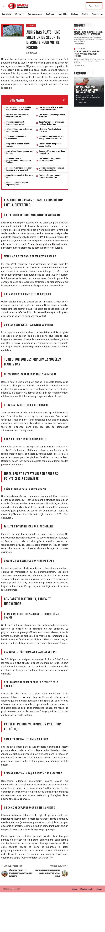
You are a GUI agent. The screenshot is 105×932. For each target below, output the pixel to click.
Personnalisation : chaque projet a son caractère (50, 176)
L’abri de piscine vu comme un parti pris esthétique (51, 169)
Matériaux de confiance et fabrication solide (17, 116)
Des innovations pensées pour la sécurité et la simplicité (19, 169)
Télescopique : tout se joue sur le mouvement (19, 130)
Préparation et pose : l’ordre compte (18, 145)
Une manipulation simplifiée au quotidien (52, 116)
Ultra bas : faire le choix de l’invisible (50, 130)
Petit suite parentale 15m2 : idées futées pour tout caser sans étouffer (88, 53)
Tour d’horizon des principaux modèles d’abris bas (51, 123)
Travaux (80, 83)
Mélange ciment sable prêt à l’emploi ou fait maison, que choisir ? (87, 90)
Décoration (81, 49)
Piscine (31, 25)
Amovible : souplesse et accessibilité (16, 137)
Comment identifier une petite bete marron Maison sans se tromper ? (88, 33)
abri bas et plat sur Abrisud (45, 244)
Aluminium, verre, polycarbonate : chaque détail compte (18, 160)
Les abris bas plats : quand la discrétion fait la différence (18, 108)
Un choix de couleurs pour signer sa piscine (17, 183)
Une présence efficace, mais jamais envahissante (51, 108)
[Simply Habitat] (18, 6)
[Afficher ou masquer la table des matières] (45, 100)
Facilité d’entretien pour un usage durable (50, 145)
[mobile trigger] (5, 6)
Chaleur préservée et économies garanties (15, 123)
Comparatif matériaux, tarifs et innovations (52, 152)
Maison (79, 29)
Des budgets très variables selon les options (50, 159)
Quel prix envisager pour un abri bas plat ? (19, 152)
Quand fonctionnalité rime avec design (19, 176)
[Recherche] (90, 6)
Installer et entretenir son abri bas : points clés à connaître (51, 137)
